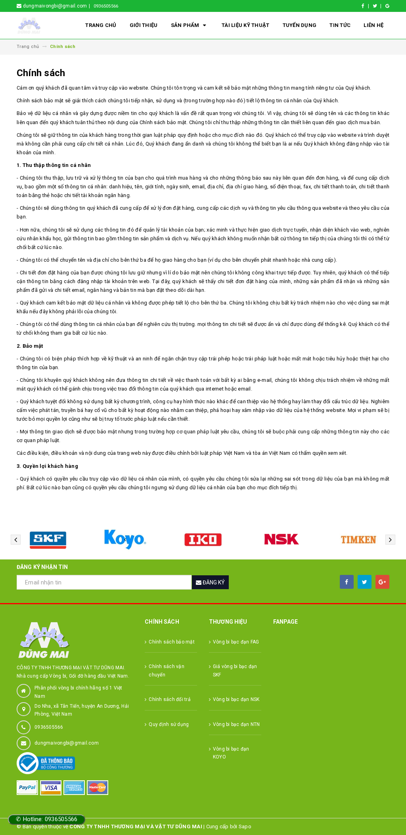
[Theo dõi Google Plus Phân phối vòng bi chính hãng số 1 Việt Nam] (387, 6)
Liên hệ (373, 25)
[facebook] (347, 582)
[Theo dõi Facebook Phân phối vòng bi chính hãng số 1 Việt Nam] (367, 6)
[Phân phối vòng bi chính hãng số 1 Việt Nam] (75, 640)
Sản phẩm (186, 25)
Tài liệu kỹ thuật (245, 25)
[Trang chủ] (39, 25)
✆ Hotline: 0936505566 (46, 819)
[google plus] (382, 582)
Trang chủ (100, 25)
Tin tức (339, 25)
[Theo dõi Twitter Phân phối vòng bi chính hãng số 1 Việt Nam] (378, 6)
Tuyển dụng (300, 25)
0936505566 (106, 6)
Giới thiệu (144, 25)
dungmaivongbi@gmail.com (66, 743)
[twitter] (365, 582)
